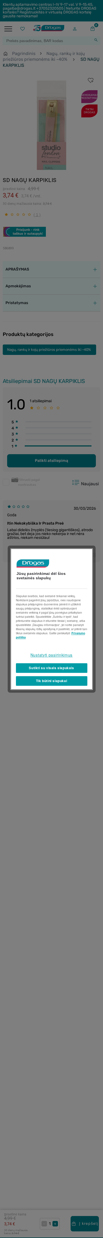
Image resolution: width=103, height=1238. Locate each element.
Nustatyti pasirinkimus (51, 655)
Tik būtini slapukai (51, 680)
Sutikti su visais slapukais (51, 668)
